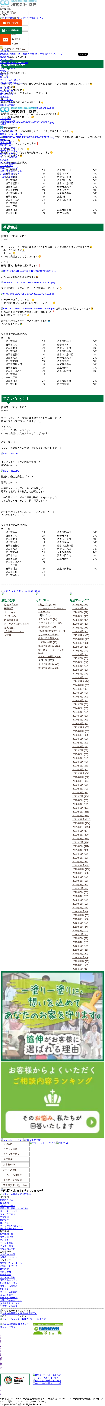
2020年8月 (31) (80, 880)
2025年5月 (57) (80, 662)
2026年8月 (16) (80, 604)
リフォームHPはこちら (11, 80)
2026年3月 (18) (80, 624)
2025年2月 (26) (80, 673)
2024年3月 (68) (80, 716)
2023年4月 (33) (80, 758)
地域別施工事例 (7, 105)
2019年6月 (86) (80, 934)
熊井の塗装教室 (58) (48, 638)
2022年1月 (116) (80, 815)
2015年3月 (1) (79, 969)
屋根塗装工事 (11, 604)
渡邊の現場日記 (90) (48, 668)
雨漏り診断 (5, 142)
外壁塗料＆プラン (9, 151)
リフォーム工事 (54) (48, 634)
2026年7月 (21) (80, 608)
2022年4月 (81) (80, 804)
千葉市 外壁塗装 (9, 177)
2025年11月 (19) (80, 639)
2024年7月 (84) (80, 700)
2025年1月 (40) (80, 677)
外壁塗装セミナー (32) (50, 623)
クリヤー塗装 (6, 102)
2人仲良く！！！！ (14, 631)
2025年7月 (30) (80, 654)
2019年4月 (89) (80, 942)
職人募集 (4, 77)
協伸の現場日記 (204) (49, 646)
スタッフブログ (7, 68)
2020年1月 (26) (80, 907)
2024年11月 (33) (80, 685)
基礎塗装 (8, 608)
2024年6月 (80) (80, 704)
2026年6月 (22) (80, 612)
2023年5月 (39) (80, 754)
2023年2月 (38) (80, 765)
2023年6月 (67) (80, 750)
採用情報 (4, 74)
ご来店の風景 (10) (47, 642)
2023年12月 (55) (80, 727)
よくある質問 (6, 165)
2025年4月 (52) (80, 666)
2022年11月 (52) (80, 777)
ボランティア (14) (47, 619)
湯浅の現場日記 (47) (48, 664)
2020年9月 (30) (80, 877)
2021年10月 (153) (81, 827)
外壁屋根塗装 (6, 94)
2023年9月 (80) (80, 739)
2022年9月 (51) (80, 785)
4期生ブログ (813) (47, 604)
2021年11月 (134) (81, 823)
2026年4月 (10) (80, 620)
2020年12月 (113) (81, 865)
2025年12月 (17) (80, 635)
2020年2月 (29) (80, 903)
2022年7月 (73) (80, 792)
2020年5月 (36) (80, 892)
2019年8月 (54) (80, 927)
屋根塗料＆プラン (9, 154)
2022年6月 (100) (80, 796)
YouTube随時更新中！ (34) (52, 631)
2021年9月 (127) (80, 831)
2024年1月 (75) (80, 723)
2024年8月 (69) (80, 696)
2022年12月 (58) (80, 773)
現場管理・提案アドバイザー (14, 62)
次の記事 (35, 591)
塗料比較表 (5, 145)
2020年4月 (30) (80, 896)
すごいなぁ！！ (12, 612)
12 (1, 1363)
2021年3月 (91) (80, 854)
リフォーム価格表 (9, 157)
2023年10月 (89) (80, 735)
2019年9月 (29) (80, 923)
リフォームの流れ (9, 162)
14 (1, 1368)
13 (1, 1365)
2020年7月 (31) (80, 884)
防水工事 (4, 96)
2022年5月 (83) (80, 800)
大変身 (7, 635)
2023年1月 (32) (80, 769)
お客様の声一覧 (7, 121)
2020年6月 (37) (80, 888)
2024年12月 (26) (80, 681)
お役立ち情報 (6, 131)
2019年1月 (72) (80, 953)
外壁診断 (4, 139)
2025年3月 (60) (80, 670)
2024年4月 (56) (80, 712)
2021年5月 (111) (80, 846)
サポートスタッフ (9, 65)
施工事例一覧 (6, 91)
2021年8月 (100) (80, 834)
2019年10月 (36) (80, 919)
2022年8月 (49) (80, 788)
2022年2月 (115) (80, 811)
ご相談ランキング (9, 137)
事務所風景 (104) (47, 627)
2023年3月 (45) (80, 762)
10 (25, 591)
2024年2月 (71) (80, 719)
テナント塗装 (6, 99)
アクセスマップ (7, 59)
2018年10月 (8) (80, 965)
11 (29, 591)
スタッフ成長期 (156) (49, 656)
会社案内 (4, 51)
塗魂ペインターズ (9, 168)
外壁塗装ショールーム (11, 134)
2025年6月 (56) (80, 658)
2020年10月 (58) (80, 873)
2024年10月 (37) (80, 689)
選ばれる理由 (6, 54)
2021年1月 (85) (80, 861)
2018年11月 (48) (80, 961)
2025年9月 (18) (80, 647)
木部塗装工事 (11, 620)
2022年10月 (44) (80, 781)
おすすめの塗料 (7, 148)
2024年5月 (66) (80, 708)
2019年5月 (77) (80, 938)
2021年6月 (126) (80, 842)
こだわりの (10, 616)
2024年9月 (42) (80, 693)
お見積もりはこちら (10, 174)
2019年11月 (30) (80, 915)
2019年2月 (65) (80, 950)
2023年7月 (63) (80, 746)
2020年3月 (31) (80, 900)
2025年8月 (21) (80, 650)
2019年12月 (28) (80, 911)
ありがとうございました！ (18, 624)
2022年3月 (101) (80, 808)
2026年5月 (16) (80, 616)
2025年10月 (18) (80, 643)
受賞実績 (4, 71)
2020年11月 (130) (81, 869)
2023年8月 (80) (80, 742)
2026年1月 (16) (80, 631)
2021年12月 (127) (81, 819)
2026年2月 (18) (80, 627)
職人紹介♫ (9, 627)
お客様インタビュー (10, 124)
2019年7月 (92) (80, 930)
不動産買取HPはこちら (11, 82)
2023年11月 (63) (80, 731)
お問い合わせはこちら (11, 171)
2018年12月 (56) (80, 957)
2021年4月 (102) (80, 850)
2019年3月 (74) (80, 946)
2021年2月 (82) (80, 857)
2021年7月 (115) (80, 838)
